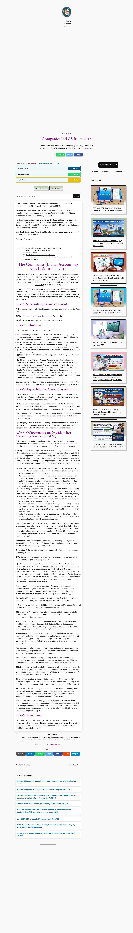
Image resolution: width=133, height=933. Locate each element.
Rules (58, 163)
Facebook (78, 155)
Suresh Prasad (51, 734)
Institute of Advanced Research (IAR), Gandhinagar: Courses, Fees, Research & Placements (108, 243)
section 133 (64, 213)
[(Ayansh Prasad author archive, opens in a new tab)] (107, 171)
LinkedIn (64, 739)
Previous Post (23, 765)
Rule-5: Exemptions (32, 259)
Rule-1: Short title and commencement (38, 250)
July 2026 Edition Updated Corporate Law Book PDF (41, 320)
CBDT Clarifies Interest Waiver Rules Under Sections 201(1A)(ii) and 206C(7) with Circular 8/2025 (108, 278)
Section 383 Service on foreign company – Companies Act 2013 (43, 804)
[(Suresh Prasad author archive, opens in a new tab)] (120, 171)
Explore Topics (41, 188)
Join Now (74, 169)
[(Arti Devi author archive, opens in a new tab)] (95, 171)
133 (50, 289)
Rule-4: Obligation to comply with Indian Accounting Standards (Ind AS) (49, 257)
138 (38, 210)
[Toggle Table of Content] (17, 244)
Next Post (74, 765)
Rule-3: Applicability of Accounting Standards (40, 255)
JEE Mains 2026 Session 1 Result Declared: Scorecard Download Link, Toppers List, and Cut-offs (107, 412)
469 (68, 289)
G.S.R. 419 (39, 285)
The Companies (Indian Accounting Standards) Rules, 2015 (41, 248)
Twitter (69, 155)
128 (33, 210)
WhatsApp (60, 155)
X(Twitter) (72, 739)
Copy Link (21, 754)
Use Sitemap (56, 188)
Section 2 (66, 347)
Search (76, 196)
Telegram (75, 754)
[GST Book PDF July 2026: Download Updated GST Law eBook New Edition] (108, 196)
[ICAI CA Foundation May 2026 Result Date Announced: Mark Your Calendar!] (108, 432)
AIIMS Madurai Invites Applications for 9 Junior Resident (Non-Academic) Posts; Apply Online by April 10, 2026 (107, 377)
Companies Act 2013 (46, 163)
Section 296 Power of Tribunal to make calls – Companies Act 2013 (44, 790)
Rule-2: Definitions (32, 252)
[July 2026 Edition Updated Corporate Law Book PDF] (108, 330)
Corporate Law (31, 163)
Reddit (66, 754)
